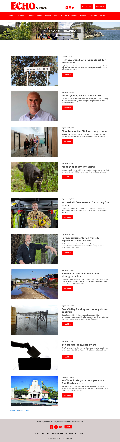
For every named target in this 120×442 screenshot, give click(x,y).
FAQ (48, 433)
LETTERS (48, 16)
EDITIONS (100, 6)
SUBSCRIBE (86, 6)
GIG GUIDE (103, 16)
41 (22, 410)
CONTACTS (93, 16)
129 (25, 410)
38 (18, 410)
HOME (68, 427)
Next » (27, 410)
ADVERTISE (83, 16)
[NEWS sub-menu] (15, 15)
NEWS (11, 16)
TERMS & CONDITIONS (59, 433)
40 (21, 410)
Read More (67, 75)
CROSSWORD (58, 16)
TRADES (39, 16)
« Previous (12, 410)
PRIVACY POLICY (40, 433)
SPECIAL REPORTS (70, 16)
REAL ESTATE (22, 16)
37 (17, 410)
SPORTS (31, 16)
